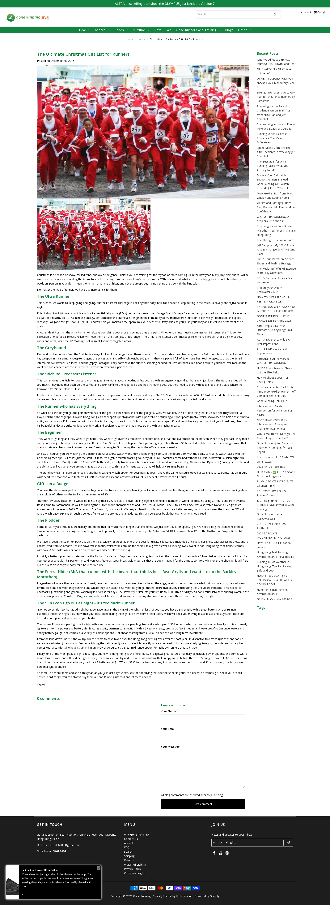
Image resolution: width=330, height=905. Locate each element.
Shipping (129, 856)
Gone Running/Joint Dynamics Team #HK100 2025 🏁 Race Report (275, 448)
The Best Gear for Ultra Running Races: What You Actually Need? (272, 166)
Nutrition (139, 30)
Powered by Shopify (207, 896)
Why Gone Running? (136, 834)
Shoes (119, 30)
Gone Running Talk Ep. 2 (272, 401)
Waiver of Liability (135, 864)
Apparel (100, 30)
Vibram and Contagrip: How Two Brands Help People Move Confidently (276, 207)
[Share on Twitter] (55, 685)
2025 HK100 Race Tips (271, 466)
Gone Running (141, 896)
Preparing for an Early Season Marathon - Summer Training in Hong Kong (276, 230)
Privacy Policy (132, 869)
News (141, 39)
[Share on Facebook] (48, 685)
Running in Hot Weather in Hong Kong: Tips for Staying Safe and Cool (274, 566)
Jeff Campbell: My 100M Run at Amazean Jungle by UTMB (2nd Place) (276, 249)
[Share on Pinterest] (61, 685)
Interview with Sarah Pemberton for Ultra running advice (274, 410)
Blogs (229, 30)
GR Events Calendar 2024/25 (274, 599)
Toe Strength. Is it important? (275, 240)
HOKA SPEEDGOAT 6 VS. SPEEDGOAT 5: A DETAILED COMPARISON (274, 580)
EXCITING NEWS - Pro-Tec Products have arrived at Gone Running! (275, 505)
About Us (130, 843)
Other (242, 30)
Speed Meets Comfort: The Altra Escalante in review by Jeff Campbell (276, 152)
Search (128, 851)
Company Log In (134, 873)
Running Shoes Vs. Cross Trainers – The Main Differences (272, 138)
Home (130, 39)
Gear (82, 30)
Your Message (170, 746)
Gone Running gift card (111, 677)
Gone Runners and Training (196, 30)
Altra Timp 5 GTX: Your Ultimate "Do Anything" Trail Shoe (274, 330)
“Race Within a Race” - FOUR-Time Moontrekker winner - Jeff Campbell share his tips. (276, 391)
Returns (129, 860)
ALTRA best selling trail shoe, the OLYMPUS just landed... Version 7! (165, 3)
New (157, 30)
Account (306, 12)
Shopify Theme (162, 896)
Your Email (168, 729)
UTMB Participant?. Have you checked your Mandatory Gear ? (275, 83)
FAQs (127, 847)
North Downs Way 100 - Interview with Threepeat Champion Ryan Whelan (272, 424)
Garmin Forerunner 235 (70, 472)
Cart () (322, 12)
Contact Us (131, 839)
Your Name (168, 711)
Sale (169, 30)
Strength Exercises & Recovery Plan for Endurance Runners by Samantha (276, 97)
